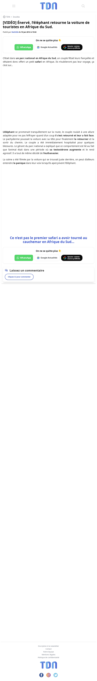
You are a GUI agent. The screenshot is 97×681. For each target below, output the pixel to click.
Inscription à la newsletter (48, 646)
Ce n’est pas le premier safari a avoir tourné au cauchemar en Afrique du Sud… (48, 240)
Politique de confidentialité (48, 657)
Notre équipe (48, 652)
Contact (49, 649)
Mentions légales (48, 654)
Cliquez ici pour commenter (19, 277)
